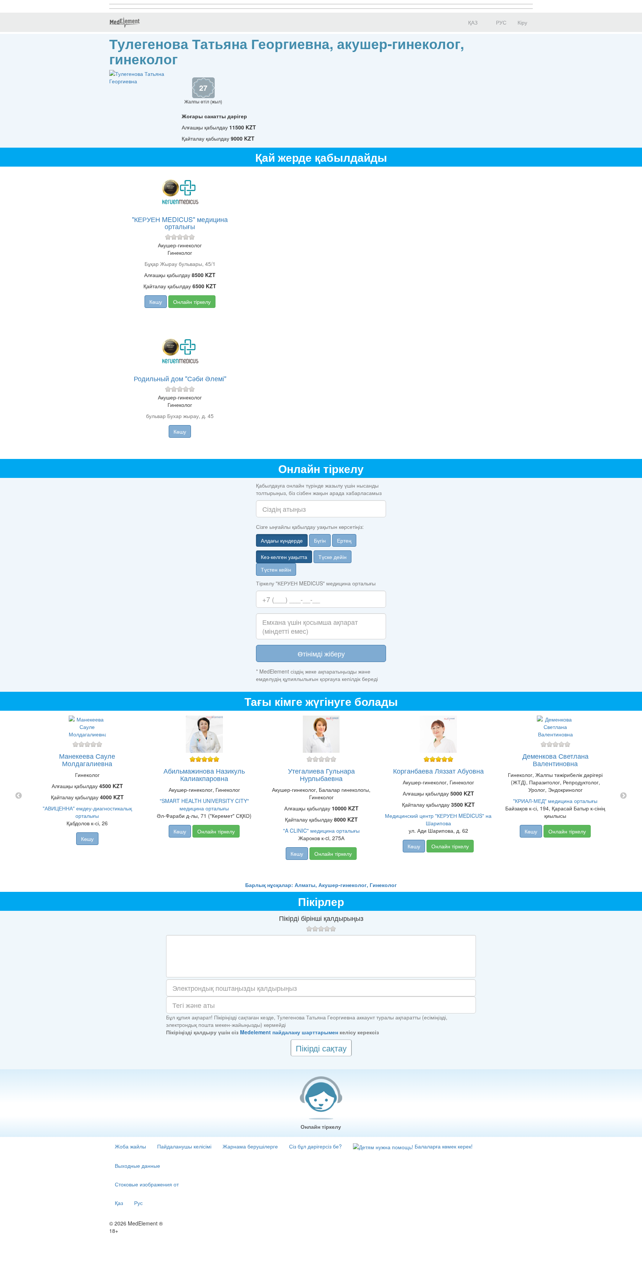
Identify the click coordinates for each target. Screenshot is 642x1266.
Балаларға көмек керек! (443, 1146)
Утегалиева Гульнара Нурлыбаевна (321, 774)
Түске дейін (332, 556)
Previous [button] (18, 796)
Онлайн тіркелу (192, 301)
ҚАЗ (472, 22)
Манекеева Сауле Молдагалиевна (87, 759)
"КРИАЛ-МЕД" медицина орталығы (555, 800)
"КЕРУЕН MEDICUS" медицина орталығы (180, 222)
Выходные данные (137, 1165)
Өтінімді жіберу (321, 653)
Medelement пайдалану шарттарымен (289, 1032)
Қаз (119, 1202)
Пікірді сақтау (321, 1048)
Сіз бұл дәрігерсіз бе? (315, 1146)
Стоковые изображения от (147, 1184)
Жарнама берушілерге (250, 1146)
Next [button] (623, 796)
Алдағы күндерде (282, 540)
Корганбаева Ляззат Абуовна (438, 770)
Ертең (344, 540)
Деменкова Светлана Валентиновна (555, 759)
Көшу (155, 301)
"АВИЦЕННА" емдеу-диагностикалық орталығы (87, 811)
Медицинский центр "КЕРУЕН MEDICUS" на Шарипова (438, 819)
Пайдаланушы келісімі (184, 1146)
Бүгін (320, 540)
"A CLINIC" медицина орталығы (321, 830)
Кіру (522, 22)
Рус (138, 1202)
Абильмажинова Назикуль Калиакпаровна (204, 774)
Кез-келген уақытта (284, 556)
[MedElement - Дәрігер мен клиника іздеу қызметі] (124, 22)
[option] (321, 796)
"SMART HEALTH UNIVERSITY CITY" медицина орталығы (204, 804)
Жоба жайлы (130, 1146)
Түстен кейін (276, 569)
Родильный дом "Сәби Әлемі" (180, 378)
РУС (500, 22)
